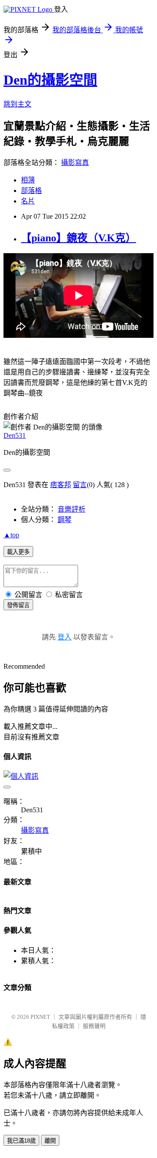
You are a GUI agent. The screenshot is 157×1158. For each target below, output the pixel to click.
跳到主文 (17, 104)
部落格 (31, 190)
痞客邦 (60, 484)
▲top (11, 535)
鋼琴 (65, 519)
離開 (50, 1140)
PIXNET (40, 1017)
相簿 (28, 180)
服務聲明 (94, 1026)
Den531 (14, 435)
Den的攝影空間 (50, 80)
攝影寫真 (75, 162)
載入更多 (18, 552)
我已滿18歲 (21, 1140)
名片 (28, 201)
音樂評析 (71, 509)
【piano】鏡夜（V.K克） (78, 238)
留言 (80, 484)
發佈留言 (18, 605)
